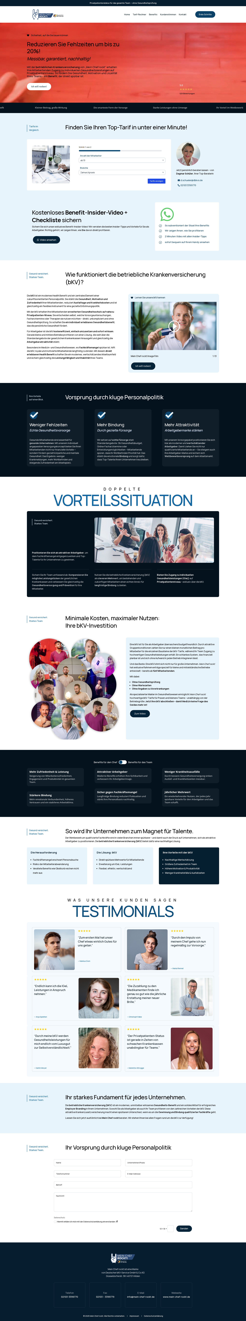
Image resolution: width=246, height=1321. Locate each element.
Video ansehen (48, 239)
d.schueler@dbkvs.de (192, 180)
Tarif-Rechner (139, 14)
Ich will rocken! (39, 86)
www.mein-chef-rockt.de (176, 1296)
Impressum (134, 1316)
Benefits (153, 14)
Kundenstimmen (168, 14)
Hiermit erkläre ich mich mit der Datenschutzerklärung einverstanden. (86, 1221)
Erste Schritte (205, 14)
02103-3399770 (69, 1296)
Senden (184, 1228)
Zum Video (140, 713)
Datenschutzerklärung (153, 1316)
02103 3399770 (188, 185)
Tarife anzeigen (156, 181)
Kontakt (182, 14)
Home (127, 14)
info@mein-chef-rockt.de (141, 1296)
